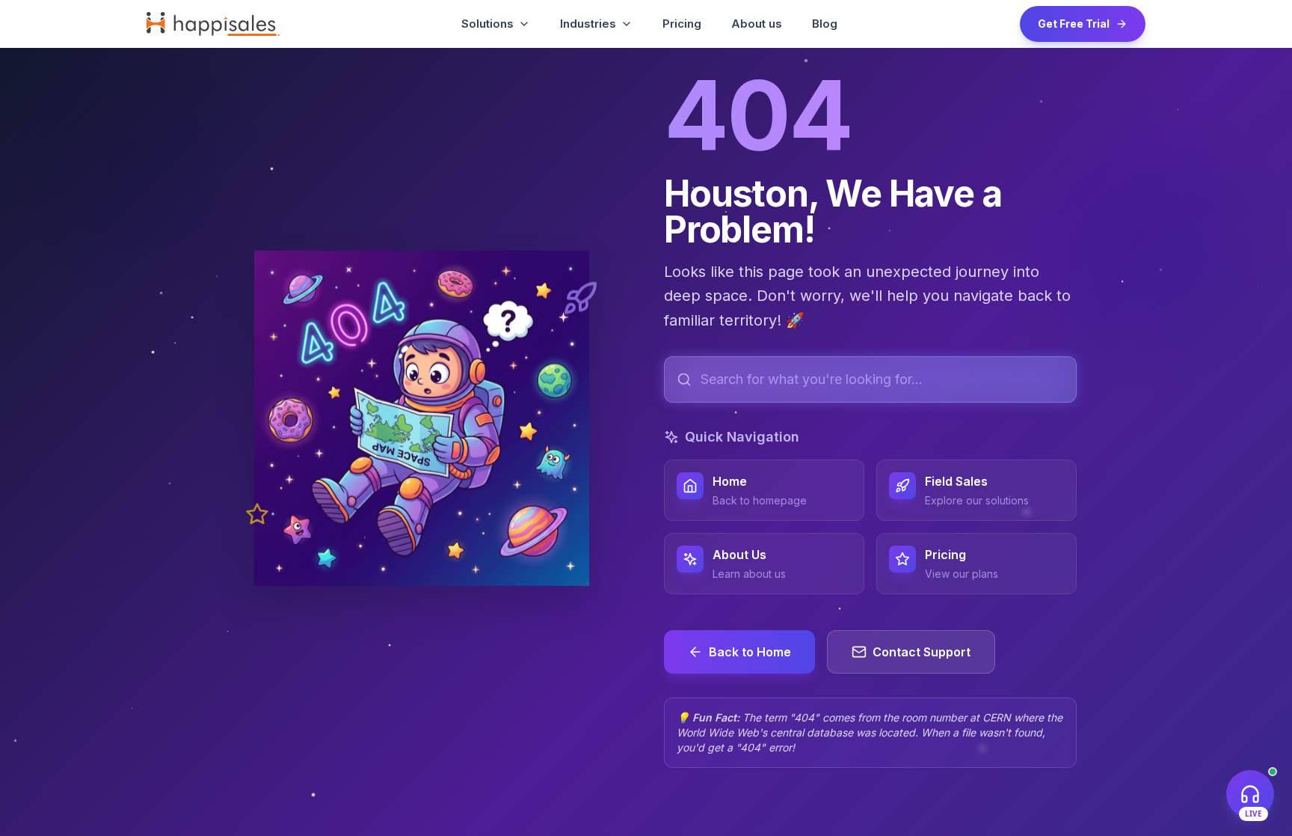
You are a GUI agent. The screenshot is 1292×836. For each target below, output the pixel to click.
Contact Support (921, 651)
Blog (824, 23)
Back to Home (750, 651)
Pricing (681, 23)
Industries (588, 23)
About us (756, 23)
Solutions (487, 23)
